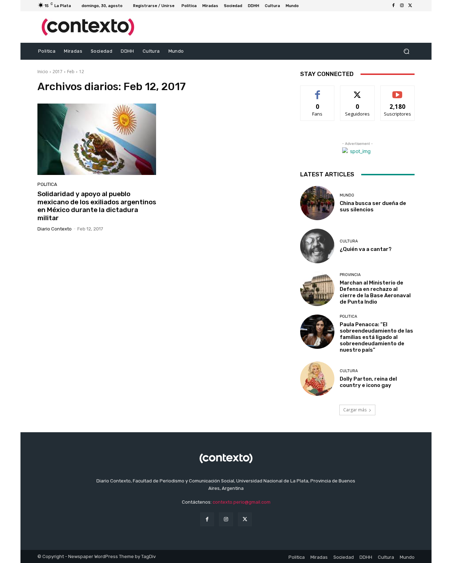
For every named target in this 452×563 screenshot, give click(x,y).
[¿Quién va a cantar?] (317, 246)
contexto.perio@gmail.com (241, 502)
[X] (410, 5)
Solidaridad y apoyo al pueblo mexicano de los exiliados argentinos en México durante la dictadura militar (96, 206)
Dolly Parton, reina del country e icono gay (368, 382)
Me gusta (317, 91)
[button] (406, 51)
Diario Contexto (54, 228)
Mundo (347, 195)
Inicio (42, 72)
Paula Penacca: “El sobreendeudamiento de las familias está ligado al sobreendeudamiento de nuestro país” (376, 337)
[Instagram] (402, 5)
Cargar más (355, 410)
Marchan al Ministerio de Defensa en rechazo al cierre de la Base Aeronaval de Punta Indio (375, 292)
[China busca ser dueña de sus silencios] (317, 203)
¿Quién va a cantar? (366, 249)
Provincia (350, 275)
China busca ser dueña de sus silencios (373, 206)
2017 (58, 72)
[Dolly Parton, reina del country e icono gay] (317, 379)
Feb (71, 72)
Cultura (349, 241)
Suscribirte (397, 91)
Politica (47, 184)
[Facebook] (393, 5)
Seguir (357, 91)
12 (81, 72)
